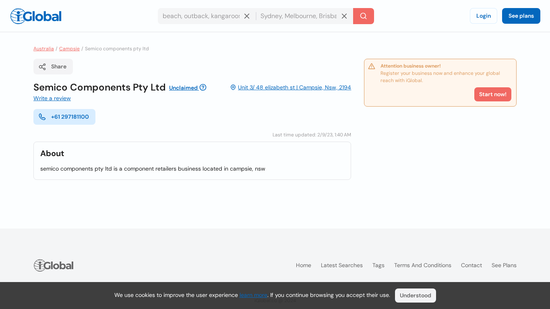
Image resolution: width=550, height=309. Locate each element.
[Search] (363, 16)
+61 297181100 (70, 116)
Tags (378, 265)
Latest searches (342, 265)
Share (58, 66)
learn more (253, 295)
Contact (471, 265)
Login (483, 15)
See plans (521, 15)
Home (303, 265)
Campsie (69, 48)
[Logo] (36, 16)
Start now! (493, 94)
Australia (43, 48)
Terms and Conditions (422, 265)
